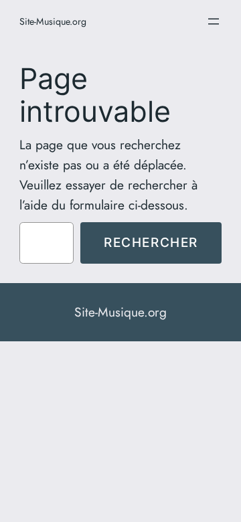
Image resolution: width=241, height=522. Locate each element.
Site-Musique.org (52, 21)
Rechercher (151, 242)
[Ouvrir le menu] (214, 21)
